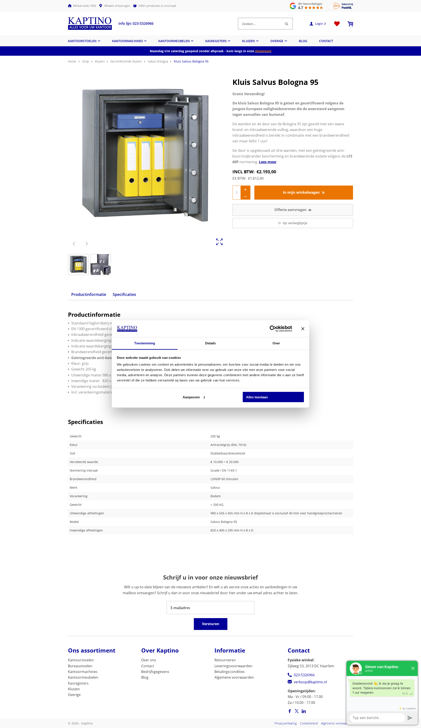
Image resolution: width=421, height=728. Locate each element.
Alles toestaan (257, 397)
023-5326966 (304, 675)
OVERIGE (276, 41)
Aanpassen (191, 397)
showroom (263, 51)
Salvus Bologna (158, 61)
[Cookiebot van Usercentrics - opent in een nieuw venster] (273, 328)
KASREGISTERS (216, 41)
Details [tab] (210, 343)
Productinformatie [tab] (88, 294)
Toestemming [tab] (144, 343)
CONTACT (326, 41)
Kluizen (100, 61)
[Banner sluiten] (302, 328)
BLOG (303, 41)
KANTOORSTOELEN (82, 41)
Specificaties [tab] (124, 294)
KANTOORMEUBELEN (174, 41)
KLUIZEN (248, 41)
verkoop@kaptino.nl (310, 682)
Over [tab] (276, 343)
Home (72, 61)
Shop (85, 61)
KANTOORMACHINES (127, 41)
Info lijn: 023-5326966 (135, 23)
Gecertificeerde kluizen (126, 61)
